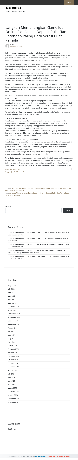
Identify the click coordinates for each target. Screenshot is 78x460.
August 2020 (12, 370)
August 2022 (12, 285)
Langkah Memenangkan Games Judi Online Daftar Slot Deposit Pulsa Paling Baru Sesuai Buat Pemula (39, 245)
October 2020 (13, 363)
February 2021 (13, 349)
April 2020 (11, 384)
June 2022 (11, 292)
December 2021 (14, 314)
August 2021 (12, 328)
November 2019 (14, 402)
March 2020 (12, 388)
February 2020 (13, 391)
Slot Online (16, 169)
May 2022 (11, 296)
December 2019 (14, 399)
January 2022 (13, 310)
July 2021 (11, 331)
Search (8, 206)
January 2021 (13, 353)
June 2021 (11, 335)
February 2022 (13, 307)
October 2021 (13, 321)
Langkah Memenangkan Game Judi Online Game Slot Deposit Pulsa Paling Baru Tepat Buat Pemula (38, 257)
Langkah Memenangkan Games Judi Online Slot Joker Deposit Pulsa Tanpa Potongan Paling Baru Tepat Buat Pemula (36, 251)
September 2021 (14, 324)
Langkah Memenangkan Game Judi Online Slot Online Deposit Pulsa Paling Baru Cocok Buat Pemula (38, 233)
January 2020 (13, 395)
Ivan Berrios (13, 7)
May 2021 (11, 338)
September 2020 (14, 367)
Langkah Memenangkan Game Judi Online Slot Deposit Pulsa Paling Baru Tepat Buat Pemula (38, 239)
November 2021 (14, 317)
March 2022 (12, 303)
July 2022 (11, 289)
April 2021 (11, 342)
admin (12, 44)
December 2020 (14, 356)
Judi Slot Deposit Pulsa (19, 172)
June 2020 (11, 377)
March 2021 (12, 345)
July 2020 (11, 374)
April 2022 (11, 300)
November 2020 (14, 360)
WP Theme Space (40, 456)
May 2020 (11, 381)
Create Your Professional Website (59, 456)
